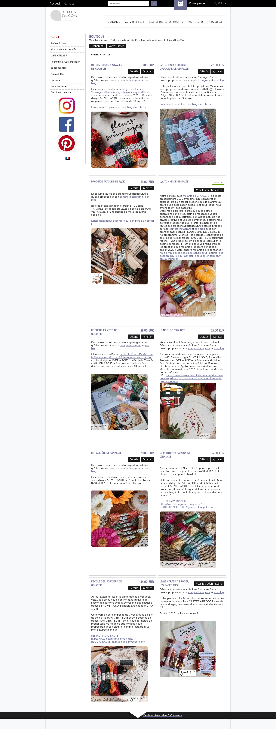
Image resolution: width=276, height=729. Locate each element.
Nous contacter (59, 86)
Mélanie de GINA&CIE (196, 195)
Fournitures (196, 22)
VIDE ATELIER (59, 55)
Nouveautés (57, 74)
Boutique (114, 22)
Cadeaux (55, 80)
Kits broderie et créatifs (166, 22)
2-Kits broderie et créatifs (124, 40)
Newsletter (216, 22)
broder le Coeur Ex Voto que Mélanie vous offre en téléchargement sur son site (122, 356)
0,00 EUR (220, 3)
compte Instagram (130, 80)
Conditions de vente (61, 92)
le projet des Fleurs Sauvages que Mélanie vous (120, 92)
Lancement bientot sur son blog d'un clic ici (185, 104)
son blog (219, 80)
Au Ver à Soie (134, 22)
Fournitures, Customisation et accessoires (65, 64)
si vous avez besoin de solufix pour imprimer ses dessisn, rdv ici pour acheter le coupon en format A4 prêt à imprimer (191, 255)
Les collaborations (151, 40)
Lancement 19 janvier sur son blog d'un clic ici (118, 107)
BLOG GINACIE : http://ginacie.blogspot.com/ (186, 507)
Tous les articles (98, 40)
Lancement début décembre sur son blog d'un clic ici (122, 220)
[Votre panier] (180, 5)
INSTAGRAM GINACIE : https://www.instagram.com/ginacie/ (181, 503)
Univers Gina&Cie (174, 40)
